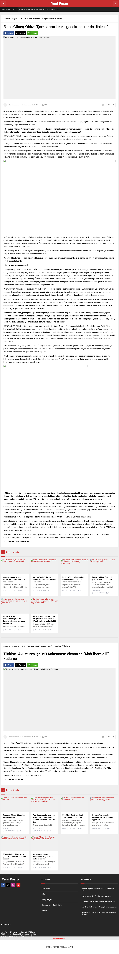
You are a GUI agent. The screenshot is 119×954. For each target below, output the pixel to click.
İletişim (44, 910)
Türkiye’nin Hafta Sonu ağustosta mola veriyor (98, 901)
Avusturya (15, 646)
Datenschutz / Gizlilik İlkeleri (52, 905)
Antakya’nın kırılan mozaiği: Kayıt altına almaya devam (99, 913)
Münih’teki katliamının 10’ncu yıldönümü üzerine (99, 907)
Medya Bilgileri (47, 900)
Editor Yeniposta (13, 105)
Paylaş (10, 33)
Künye (44, 894)
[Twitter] (8, 885)
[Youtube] (18, 885)
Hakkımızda (46, 889)
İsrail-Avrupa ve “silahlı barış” (30, 9)
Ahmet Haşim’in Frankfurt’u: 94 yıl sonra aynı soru (98, 889)
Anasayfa (6, 19)
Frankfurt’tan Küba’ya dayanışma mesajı (96, 896)
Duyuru (14, 19)
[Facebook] (3, 885)
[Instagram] (13, 885)
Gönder (34, 33)
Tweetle (22, 33)
